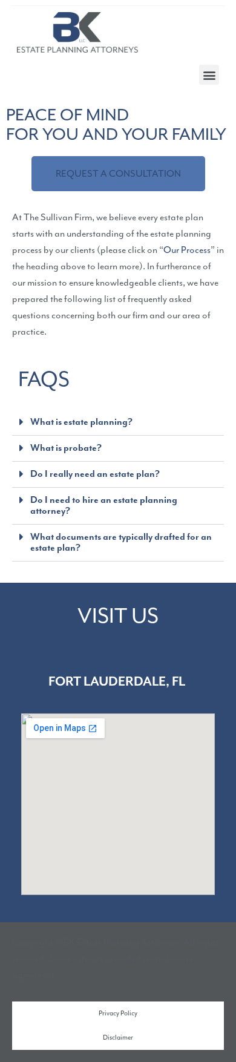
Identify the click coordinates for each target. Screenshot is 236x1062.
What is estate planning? (81, 422)
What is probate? (66, 448)
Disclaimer (118, 1037)
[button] (209, 75)
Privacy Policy (118, 1013)
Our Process (187, 250)
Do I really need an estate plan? (95, 474)
